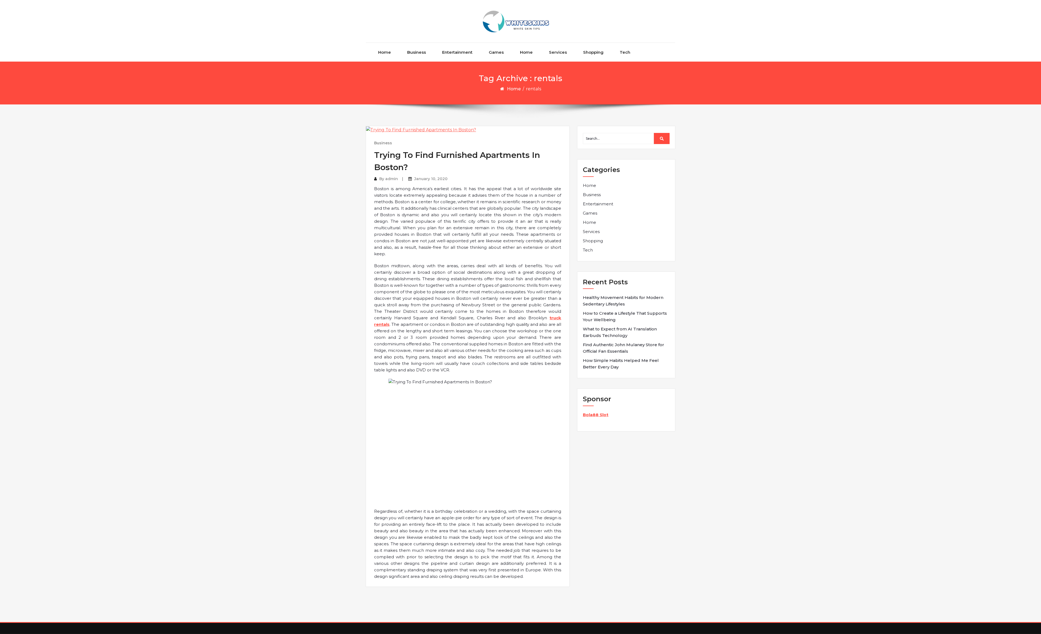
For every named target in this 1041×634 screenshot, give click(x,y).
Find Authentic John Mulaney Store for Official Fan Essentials (623, 348)
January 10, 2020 (431, 178)
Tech (625, 52)
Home (384, 52)
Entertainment (457, 52)
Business (416, 52)
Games (496, 52)
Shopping (593, 52)
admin (391, 178)
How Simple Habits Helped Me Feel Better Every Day (621, 363)
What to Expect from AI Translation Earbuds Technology (620, 332)
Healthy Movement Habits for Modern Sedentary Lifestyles (623, 301)
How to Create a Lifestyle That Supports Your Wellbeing (625, 316)
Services (558, 52)
